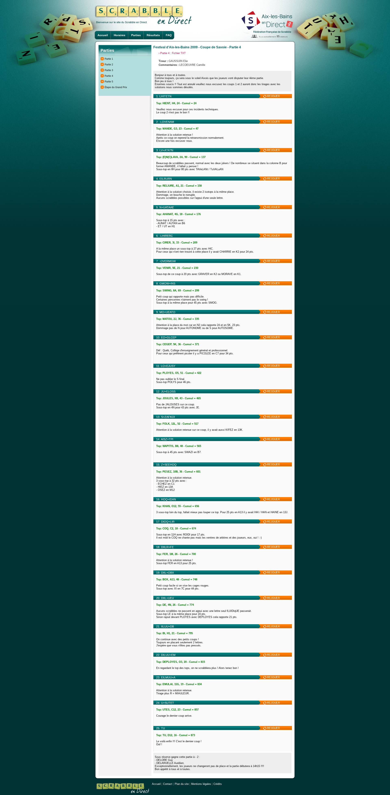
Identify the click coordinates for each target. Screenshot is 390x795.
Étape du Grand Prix (116, 87)
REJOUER (273, 96)
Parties (136, 35)
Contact (167, 783)
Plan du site (182, 783)
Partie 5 (109, 81)
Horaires (119, 35)
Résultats (153, 35)
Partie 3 (109, 70)
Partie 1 (109, 58)
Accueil (103, 35)
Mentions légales (201, 783)
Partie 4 (109, 76)
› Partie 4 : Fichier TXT (172, 53)
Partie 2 (109, 64)
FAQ (169, 35)
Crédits (217, 783)
